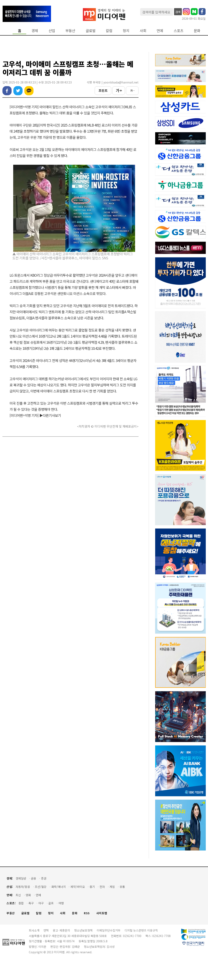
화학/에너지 (58, 886)
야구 (41, 903)
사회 (143, 30)
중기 (92, 886)
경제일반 (21, 878)
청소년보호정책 (83, 930)
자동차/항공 (23, 886)
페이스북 (7, 90)
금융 (33, 878)
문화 (197, 30)
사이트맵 (101, 913)
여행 (61, 903)
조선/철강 (41, 886)
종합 (21, 903)
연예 (160, 30)
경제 (34, 30)
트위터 (18, 90)
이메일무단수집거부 (108, 930)
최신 (18, 895)
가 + (119, 90)
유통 (122, 886)
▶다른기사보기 (50, 415)
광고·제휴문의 (61, 930)
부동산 (70, 30)
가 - (132, 90)
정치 (126, 30)
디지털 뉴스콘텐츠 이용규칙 (141, 930)
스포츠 (178, 30)
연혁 (46, 930)
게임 (112, 886)
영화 (28, 895)
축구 (31, 903)
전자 (102, 886)
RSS (87, 913)
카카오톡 (29, 90)
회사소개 (34, 930)
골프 (51, 903)
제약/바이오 (77, 886)
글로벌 (90, 30)
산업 (52, 30)
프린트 (103, 90)
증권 (43, 878)
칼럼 (109, 30)
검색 (178, 12)
